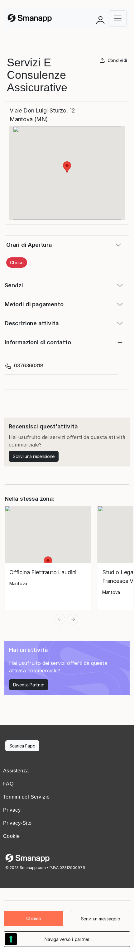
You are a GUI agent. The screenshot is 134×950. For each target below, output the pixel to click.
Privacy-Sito (17, 823)
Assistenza (16, 770)
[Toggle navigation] (118, 18)
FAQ (8, 783)
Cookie (11, 836)
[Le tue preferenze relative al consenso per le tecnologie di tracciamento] (11, 939)
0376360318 (28, 365)
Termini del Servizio (26, 797)
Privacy (12, 810)
